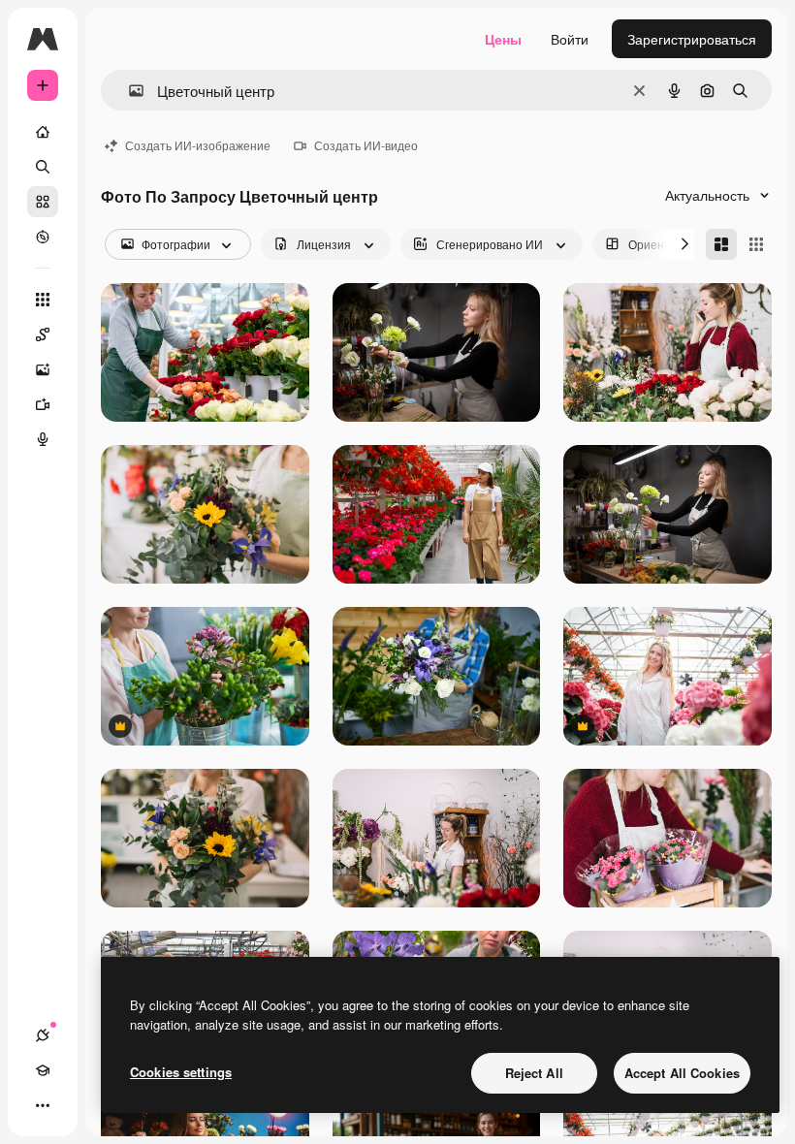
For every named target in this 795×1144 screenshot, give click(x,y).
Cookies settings (181, 1072)
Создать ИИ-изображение (197, 145)
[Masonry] (721, 244)
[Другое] (42, 1105)
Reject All (534, 1073)
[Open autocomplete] (128, 90)
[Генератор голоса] (42, 439)
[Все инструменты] (42, 299)
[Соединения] (42, 1035)
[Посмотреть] (42, 236)
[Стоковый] (42, 201)
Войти (569, 38)
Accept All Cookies (682, 1073)
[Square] (756, 244)
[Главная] (42, 131)
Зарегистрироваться (691, 38)
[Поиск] (42, 166)
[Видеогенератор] (42, 404)
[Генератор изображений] (42, 369)
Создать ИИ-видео (366, 145)
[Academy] (42, 1070)
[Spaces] (42, 334)
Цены (503, 38)
